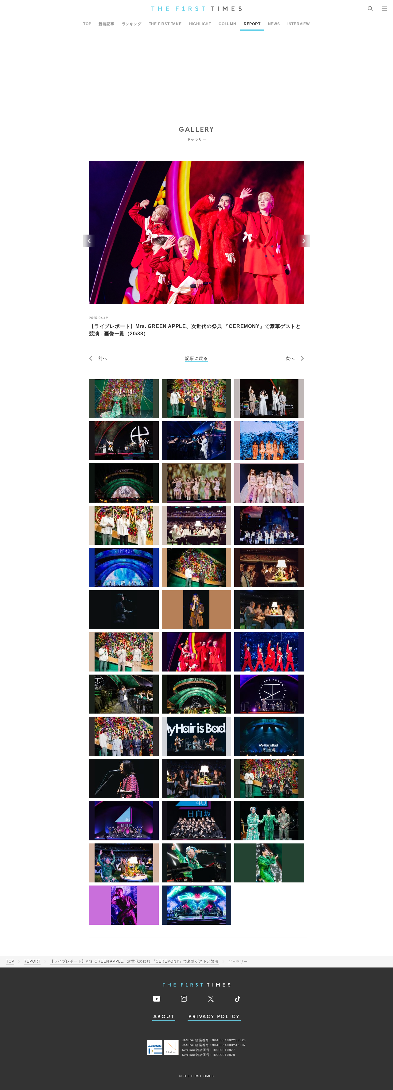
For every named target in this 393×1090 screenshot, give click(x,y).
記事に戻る (196, 358)
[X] (211, 999)
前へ (102, 358)
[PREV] (89, 241)
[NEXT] (304, 241)
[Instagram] (184, 999)
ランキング (132, 24)
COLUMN (227, 24)
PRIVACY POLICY (214, 1016)
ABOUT (164, 1016)
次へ (290, 358)
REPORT (252, 24)
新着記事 (106, 24)
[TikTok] (237, 999)
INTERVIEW (298, 24)
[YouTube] (156, 999)
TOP (87, 24)
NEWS (274, 24)
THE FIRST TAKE (165, 24)
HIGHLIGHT (200, 24)
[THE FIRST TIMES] (196, 8)
